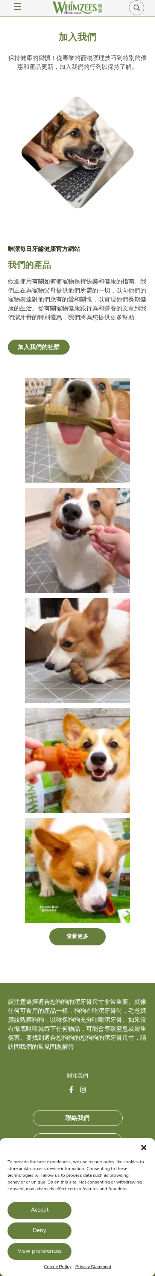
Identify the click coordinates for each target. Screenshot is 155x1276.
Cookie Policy (57, 1267)
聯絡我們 (77, 1118)
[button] (143, 1147)
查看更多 (78, 936)
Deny (39, 1231)
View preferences (40, 1251)
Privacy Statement (93, 1267)
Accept (40, 1210)
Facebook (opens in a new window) (75, 1090)
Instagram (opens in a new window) (86, 1090)
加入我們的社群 (39, 347)
